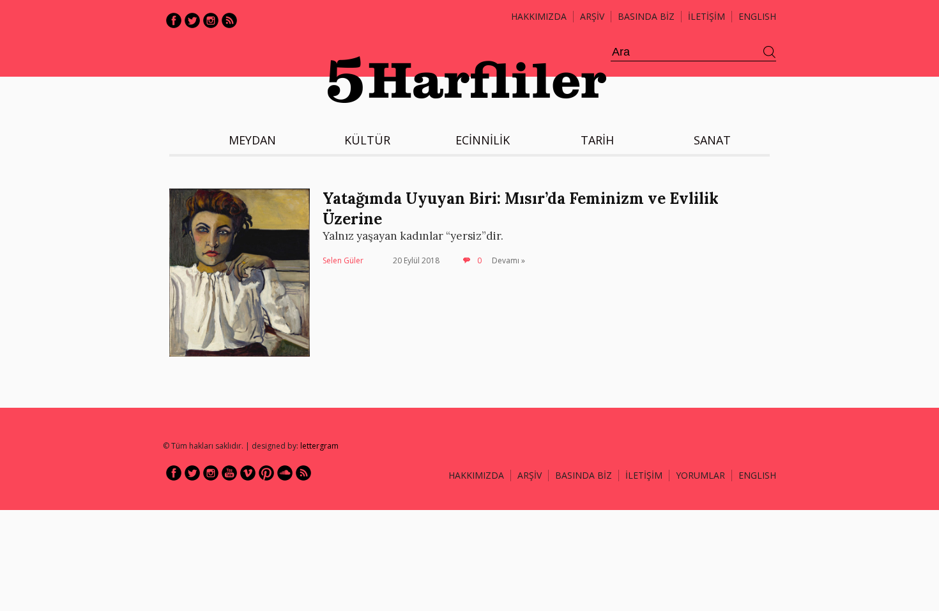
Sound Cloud (285, 473)
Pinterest (266, 473)
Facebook (173, 20)
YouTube (229, 473)
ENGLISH (757, 16)
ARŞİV (592, 16)
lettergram (319, 445)
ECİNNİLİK (482, 140)
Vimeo (248, 473)
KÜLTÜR (367, 140)
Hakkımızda (539, 16)
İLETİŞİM (706, 16)
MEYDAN (252, 140)
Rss (229, 20)
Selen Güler (343, 260)
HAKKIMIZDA (476, 475)
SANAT (712, 140)
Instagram (210, 20)
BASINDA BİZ (646, 16)
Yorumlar (700, 475)
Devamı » (508, 260)
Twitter (192, 20)
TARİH (597, 140)
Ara (769, 52)
